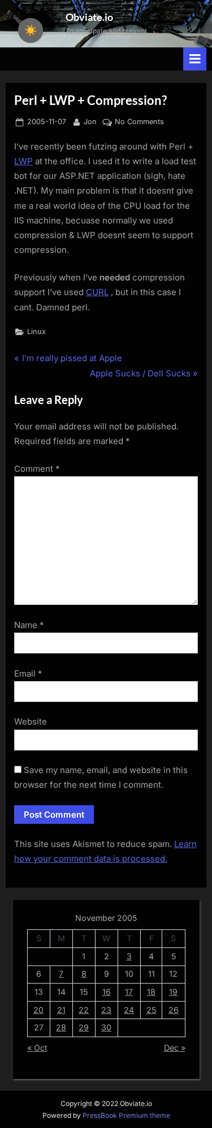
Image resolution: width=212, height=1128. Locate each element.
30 (106, 1027)
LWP (23, 161)
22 (84, 1010)
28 (61, 1027)
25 (151, 1010)
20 (38, 1010)
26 (173, 1010)
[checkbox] (30, 30)
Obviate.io (89, 17)
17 (129, 992)
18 (151, 992)
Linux (36, 331)
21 (61, 1010)
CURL (97, 292)
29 (84, 1027)
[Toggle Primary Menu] (195, 59)
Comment (37, 468)
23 (106, 1010)
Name (29, 625)
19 (173, 992)
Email (28, 673)
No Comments (139, 122)
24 (129, 1010)
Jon (90, 121)
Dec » (174, 1047)
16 (106, 992)
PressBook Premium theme (126, 1115)
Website (30, 721)
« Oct (37, 1047)
